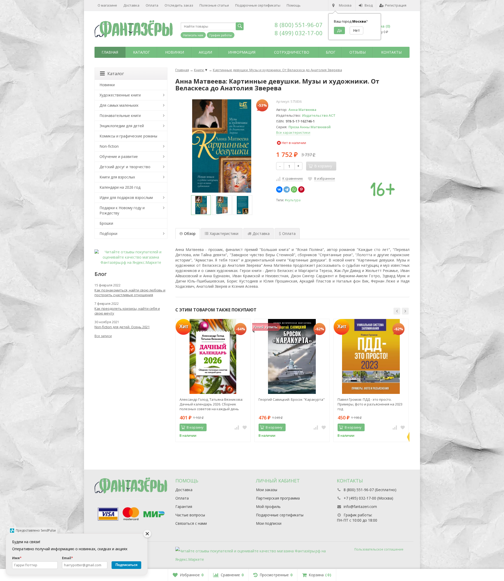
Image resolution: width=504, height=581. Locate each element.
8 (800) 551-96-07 (299, 25)
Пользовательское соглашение (378, 549)
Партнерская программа (278, 498)
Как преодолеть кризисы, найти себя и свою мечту (127, 311)
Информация (241, 52)
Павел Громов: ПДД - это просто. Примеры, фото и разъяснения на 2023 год (370, 404)
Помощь (294, 5)
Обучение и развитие (118, 156)
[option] (201, 205)
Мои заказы (266, 489)
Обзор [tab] (190, 233)
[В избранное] (245, 427)
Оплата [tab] (289, 233)
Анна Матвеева (302, 109)
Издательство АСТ (318, 115)
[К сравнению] (237, 427)
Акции (205, 52)
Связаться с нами (191, 523)
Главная (110, 52)
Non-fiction (109, 146)
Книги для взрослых (117, 176)
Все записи (103, 336)
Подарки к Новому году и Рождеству (122, 210)
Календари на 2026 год (119, 187)
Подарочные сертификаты (257, 5)
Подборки (108, 233)
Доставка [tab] (261, 233)
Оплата (152, 5)
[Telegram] (287, 189)
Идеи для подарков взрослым (126, 197)
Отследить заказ (179, 5)
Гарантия (183, 506)
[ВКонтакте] (279, 189)
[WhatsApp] (294, 189)
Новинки (174, 52)
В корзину (195, 427)
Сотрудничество (291, 52)
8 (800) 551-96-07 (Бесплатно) (370, 489)
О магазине (107, 5)
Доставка (131, 5)
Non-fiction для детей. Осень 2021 (122, 327)
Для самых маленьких (118, 105)
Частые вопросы (190, 514)
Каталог (141, 52)
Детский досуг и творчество (124, 166)
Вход (369, 5)
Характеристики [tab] (224, 233)
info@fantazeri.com (360, 506)
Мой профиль (268, 506)
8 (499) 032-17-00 (299, 33)
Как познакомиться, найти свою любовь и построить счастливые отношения (129, 292)
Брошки (106, 223)
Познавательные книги (120, 115)
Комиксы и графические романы (128, 135)
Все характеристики (293, 132)
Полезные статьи (214, 5)
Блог (330, 52)
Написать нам (193, 35)
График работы (220, 35)
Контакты (391, 52)
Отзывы (357, 52)
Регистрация (395, 5)
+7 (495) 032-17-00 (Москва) (368, 498)
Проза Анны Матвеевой (309, 127)
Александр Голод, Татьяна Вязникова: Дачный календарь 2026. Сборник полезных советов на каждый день (211, 404)
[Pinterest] (301, 189)
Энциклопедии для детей (121, 125)
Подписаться (127, 565)
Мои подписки (268, 523)
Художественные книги (120, 94)
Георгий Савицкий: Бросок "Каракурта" (292, 399)
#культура (293, 200)
